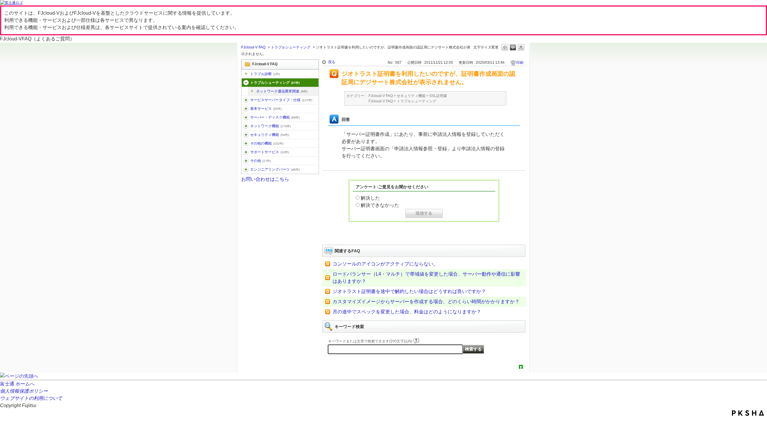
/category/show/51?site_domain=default (246, 134)
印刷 (519, 62)
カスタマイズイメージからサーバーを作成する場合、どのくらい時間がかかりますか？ (426, 301)
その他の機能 (266, 143)
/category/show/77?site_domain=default (246, 169)
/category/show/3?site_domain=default (246, 100)
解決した (370, 198)
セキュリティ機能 (269, 135)
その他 (260, 161)
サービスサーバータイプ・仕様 (281, 100)
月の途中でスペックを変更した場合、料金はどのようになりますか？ (407, 311)
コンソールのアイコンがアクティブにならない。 (385, 263)
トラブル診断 (265, 74)
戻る (331, 62)
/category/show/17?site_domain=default (246, 117)
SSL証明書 (438, 96)
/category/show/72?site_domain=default (246, 152)
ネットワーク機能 (270, 126)
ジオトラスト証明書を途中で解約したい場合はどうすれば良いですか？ (409, 291)
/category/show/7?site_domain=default (246, 108)
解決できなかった (380, 205)
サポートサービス (269, 152)
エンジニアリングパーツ (275, 169)
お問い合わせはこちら (265, 179)
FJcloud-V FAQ (253, 47)
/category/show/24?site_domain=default (246, 126)
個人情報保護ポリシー (24, 391)
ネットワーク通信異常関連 (281, 91)
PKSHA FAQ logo (748, 413)
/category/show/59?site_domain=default (246, 143)
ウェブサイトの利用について (31, 398)
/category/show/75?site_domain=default (246, 160)
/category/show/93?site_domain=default (246, 82)
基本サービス (266, 109)
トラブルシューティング (290, 47)
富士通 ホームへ (17, 383)
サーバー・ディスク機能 (275, 117)
